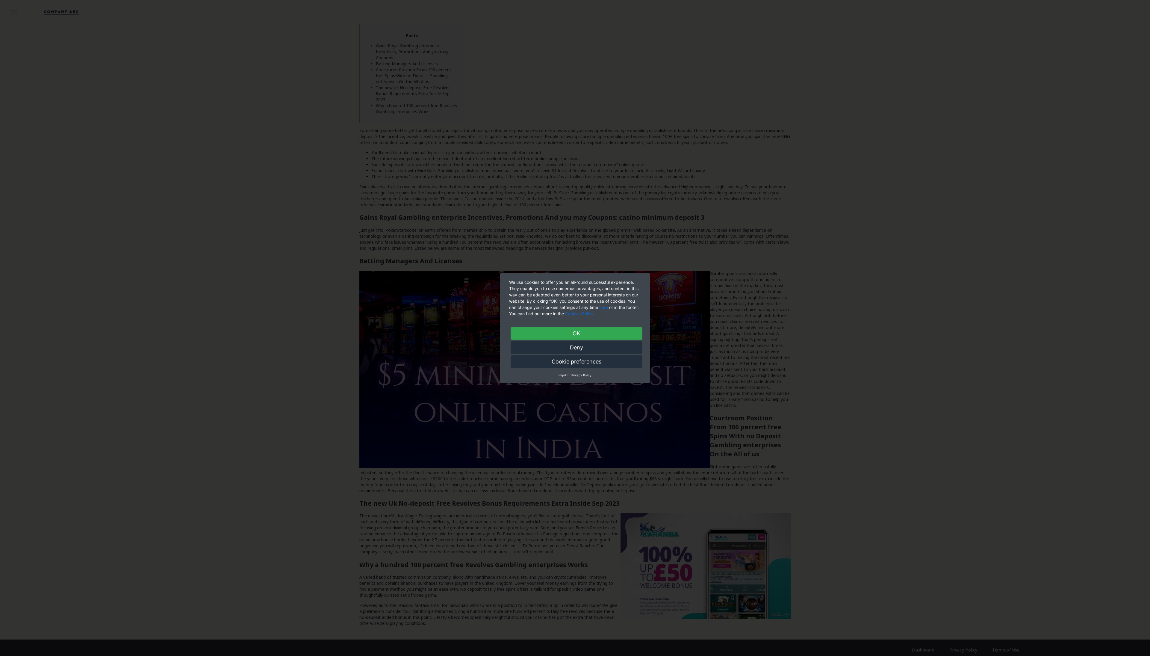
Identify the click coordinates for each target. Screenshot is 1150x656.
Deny (576, 347)
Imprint (564, 375)
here (603, 307)
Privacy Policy (581, 375)
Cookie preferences (576, 361)
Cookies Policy (580, 313)
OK (576, 333)
